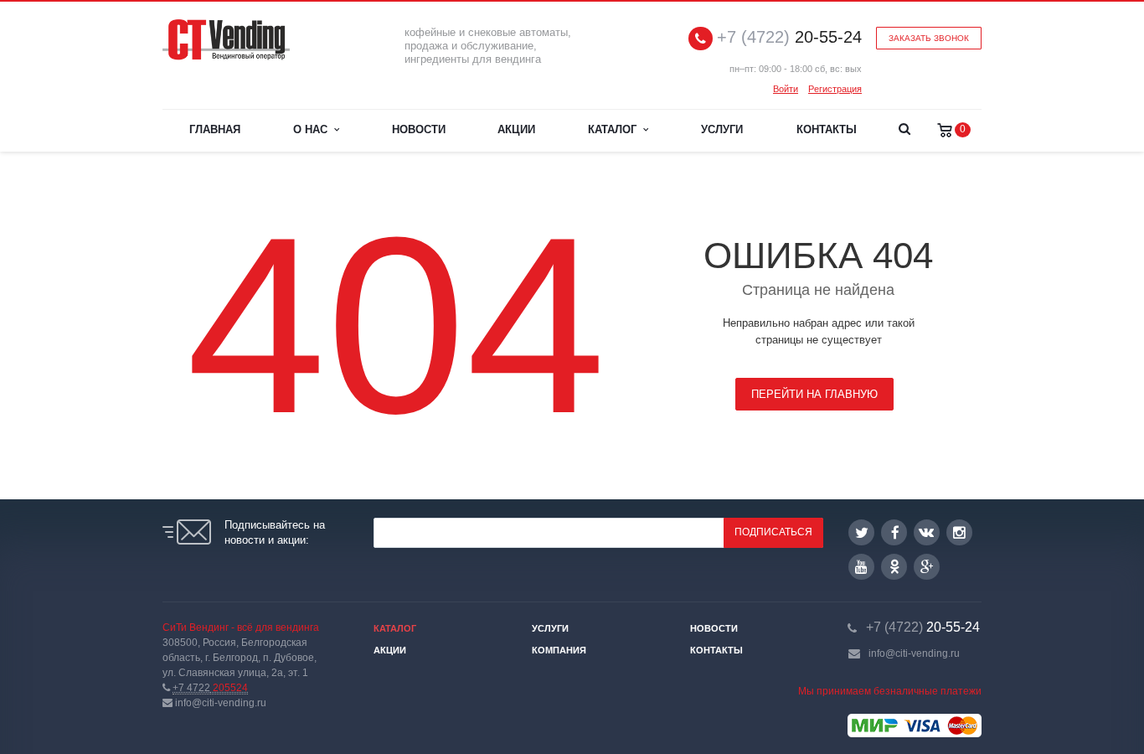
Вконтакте (927, 532)
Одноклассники (894, 567)
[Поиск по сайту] (904, 131)
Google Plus (927, 567)
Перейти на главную (814, 394)
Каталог (615, 129)
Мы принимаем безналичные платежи (890, 691)
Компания (559, 650)
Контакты (826, 129)
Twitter (861, 532)
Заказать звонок (929, 38)
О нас (313, 129)
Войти (785, 89)
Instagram (959, 532)
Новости (419, 129)
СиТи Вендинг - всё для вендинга (240, 627)
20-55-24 (789, 37)
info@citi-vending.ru (914, 653)
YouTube (861, 567)
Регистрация (835, 89)
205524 (210, 688)
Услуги (722, 129)
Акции (516, 129)
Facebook (894, 532)
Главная (214, 129)
